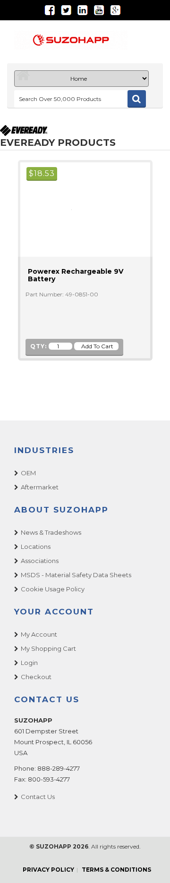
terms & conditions (116, 869)
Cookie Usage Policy (53, 589)
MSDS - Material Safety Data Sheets (76, 575)
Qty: (38, 346)
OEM (28, 473)
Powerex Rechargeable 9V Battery (75, 275)
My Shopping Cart (48, 648)
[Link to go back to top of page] (151, 864)
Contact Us (38, 796)
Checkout (36, 677)
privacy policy (48, 869)
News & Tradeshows (51, 532)
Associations (40, 560)
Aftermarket (40, 487)
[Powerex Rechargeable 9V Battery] (67, 209)
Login (29, 662)
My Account (39, 634)
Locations (36, 546)
